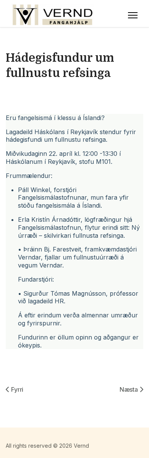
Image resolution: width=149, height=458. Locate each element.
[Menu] (133, 15)
